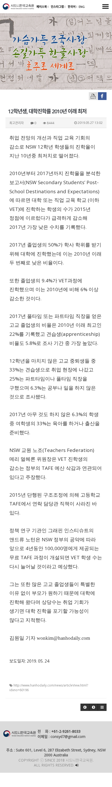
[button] (84, 707)
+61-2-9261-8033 (65, 731)
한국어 (72, 7)
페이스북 (42, 7)
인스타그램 (58, 7)
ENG (82, 7)
